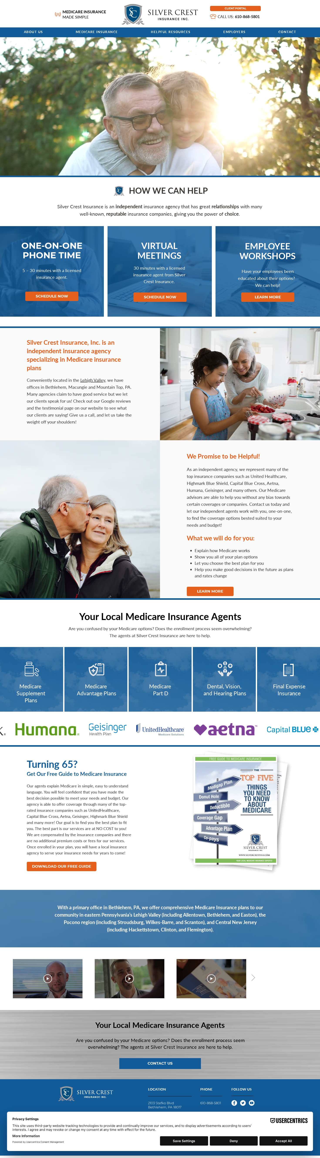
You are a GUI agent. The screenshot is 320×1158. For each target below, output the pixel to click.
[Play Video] (47, 978)
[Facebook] (234, 1103)
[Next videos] (253, 977)
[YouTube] (251, 1103)
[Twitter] (243, 1103)
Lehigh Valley (92, 380)
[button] (96, 31)
